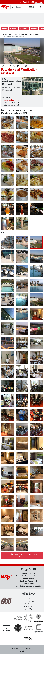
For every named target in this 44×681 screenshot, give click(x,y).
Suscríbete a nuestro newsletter (28, 586)
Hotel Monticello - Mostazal (9, 34)
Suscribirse (38, 2)
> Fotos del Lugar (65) (10, 105)
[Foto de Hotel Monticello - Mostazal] (7, 122)
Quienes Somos (28, 578)
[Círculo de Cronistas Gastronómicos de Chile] (28, 618)
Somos (20, 2)
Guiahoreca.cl (28, 601)
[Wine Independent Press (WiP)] (18, 628)
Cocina (33, 29)
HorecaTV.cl (28, 609)
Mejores (13, 29)
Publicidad (26, 2)
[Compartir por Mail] (6, 66)
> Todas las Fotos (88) (10, 100)
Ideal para (23, 29)
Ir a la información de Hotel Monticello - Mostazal (22, 555)
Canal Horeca (28, 606)
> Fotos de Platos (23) (10, 103)
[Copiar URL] (25, 66)
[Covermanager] (38, 628)
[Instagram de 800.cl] (26, 569)
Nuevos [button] (4, 29)
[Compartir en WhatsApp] (22, 66)
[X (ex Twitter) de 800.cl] (30, 569)
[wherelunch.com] (28, 638)
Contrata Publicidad (28, 581)
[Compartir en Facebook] (10, 66)
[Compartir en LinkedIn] (18, 66)
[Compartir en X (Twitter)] (14, 66)
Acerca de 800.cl (28, 573)
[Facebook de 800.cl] (22, 569)
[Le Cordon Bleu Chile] (38, 618)
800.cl (28, 599)
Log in (22, 651)
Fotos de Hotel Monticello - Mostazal (30, 34)
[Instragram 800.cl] (32, 2)
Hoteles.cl (28, 604)
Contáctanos (28, 584)
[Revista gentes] (28, 628)
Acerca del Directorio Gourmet (28, 576)
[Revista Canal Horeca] (18, 618)
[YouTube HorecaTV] (34, 569)
